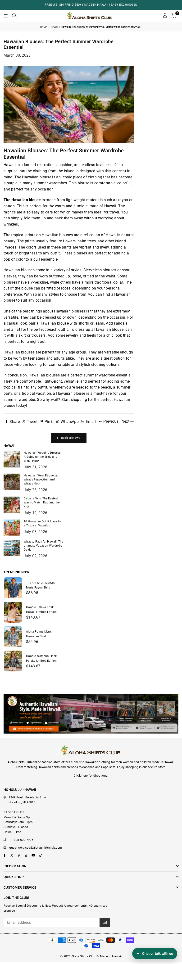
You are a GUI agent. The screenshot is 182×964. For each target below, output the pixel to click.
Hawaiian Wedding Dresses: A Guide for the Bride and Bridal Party (42, 456)
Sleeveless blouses (99, 270)
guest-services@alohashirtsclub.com (35, 847)
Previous (110, 421)
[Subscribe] (105, 922)
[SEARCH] (14, 15)
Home (43, 27)
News (54, 27)
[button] (173, 15)
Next (126, 421)
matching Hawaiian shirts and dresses (51, 767)
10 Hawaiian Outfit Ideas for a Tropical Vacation (43, 523)
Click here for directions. (91, 775)
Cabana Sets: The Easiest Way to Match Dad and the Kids (42, 502)
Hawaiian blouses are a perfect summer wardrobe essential (80, 375)
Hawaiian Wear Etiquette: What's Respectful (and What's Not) (41, 479)
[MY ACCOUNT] (164, 15)
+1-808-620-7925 (21, 840)
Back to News (70, 437)
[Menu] (5, 15)
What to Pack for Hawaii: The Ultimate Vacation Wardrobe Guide (43, 545)
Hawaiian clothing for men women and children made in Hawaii (129, 762)
